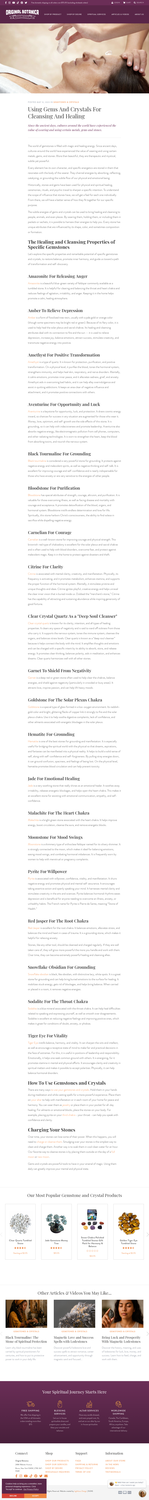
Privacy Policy (84, 1468)
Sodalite (32, 1008)
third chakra (68, 1115)
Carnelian (33, 539)
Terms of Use (83, 1472)
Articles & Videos (120, 14)
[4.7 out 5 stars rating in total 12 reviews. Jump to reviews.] (20, 1247)
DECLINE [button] (13, 1496)
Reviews (110, 1468)
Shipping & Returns (86, 1464)
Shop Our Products (57, 1460)
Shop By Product (52, 14)
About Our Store (115, 1460)
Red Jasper (34, 928)
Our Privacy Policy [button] (31, 1489)
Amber (32, 317)
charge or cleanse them (49, 1142)
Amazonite (34, 283)
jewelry (66, 1105)
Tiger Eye (33, 1043)
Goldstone (33, 707)
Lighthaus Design (80, 1491)
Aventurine (34, 411)
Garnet (32, 678)
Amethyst (33, 362)
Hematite (33, 741)
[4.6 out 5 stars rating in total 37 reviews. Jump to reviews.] (56, 1247)
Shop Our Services (56, 1464)
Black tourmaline (37, 461)
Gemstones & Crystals (66, 102)
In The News (112, 1464)
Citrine (32, 574)
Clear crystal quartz (38, 623)
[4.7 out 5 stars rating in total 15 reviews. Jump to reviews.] (128, 1247)
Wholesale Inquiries (57, 1472)
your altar (36, 1100)
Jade (30, 785)
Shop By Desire (74, 14)
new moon (43, 1157)
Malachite (33, 820)
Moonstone (34, 844)
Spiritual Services (96, 14)
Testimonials (113, 1472)
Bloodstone (34, 495)
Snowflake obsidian (38, 974)
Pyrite (31, 878)
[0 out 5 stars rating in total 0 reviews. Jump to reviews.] (92, 1250)
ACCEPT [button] (35, 1496)
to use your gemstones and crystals (69, 1090)
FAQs (78, 1460)
